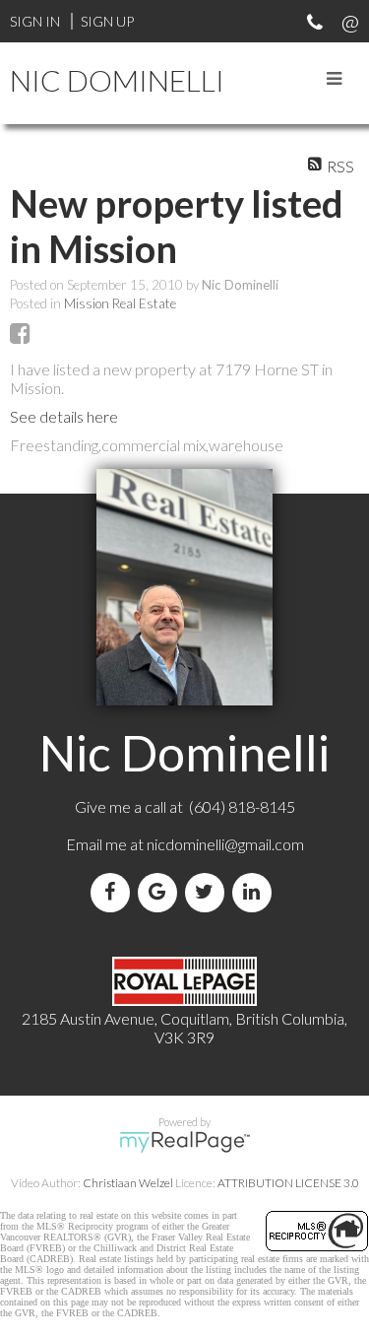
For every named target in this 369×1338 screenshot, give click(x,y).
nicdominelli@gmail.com (225, 844)
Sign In (35, 21)
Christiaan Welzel (128, 1182)
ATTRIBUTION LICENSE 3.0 (288, 1182)
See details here (64, 416)
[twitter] (208, 892)
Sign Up (107, 21)
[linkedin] (255, 892)
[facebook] (114, 892)
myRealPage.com (184, 1142)
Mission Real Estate (120, 303)
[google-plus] (161, 892)
